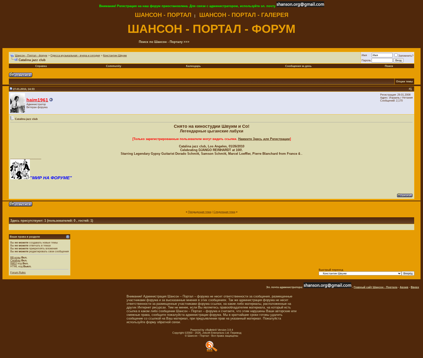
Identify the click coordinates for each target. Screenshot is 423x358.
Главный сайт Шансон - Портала (375, 287)
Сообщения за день (298, 65)
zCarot (247, 332)
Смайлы (15, 260)
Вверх (415, 287)
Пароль (366, 60)
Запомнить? (405, 55)
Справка (41, 65)
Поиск (389, 65)
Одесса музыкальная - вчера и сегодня (75, 55)
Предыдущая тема (199, 211)
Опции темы (404, 81)
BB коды (15, 257)
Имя (364, 55)
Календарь (193, 65)
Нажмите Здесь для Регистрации (264, 139)
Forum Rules (18, 272)
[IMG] (13, 263)
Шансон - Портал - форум (31, 55)
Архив (404, 287)
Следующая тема (224, 211)
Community (113, 65)
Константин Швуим (115, 55)
